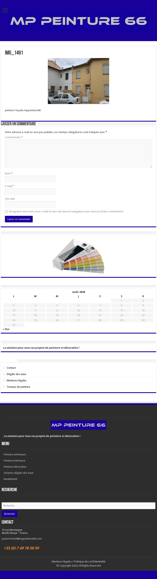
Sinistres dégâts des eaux (19, 472)
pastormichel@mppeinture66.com (22, 538)
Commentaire (14, 137)
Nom (9, 173)
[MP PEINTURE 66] (78, 21)
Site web (10, 198)
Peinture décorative (15, 466)
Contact (11, 367)
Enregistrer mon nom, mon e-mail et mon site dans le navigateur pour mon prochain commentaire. (66, 211)
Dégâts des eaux (16, 374)
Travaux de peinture (18, 386)
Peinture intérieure (14, 460)
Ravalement (10, 478)
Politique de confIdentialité (89, 561)
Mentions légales (17, 380)
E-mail (9, 186)
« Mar (6, 329)
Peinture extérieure (15, 454)
